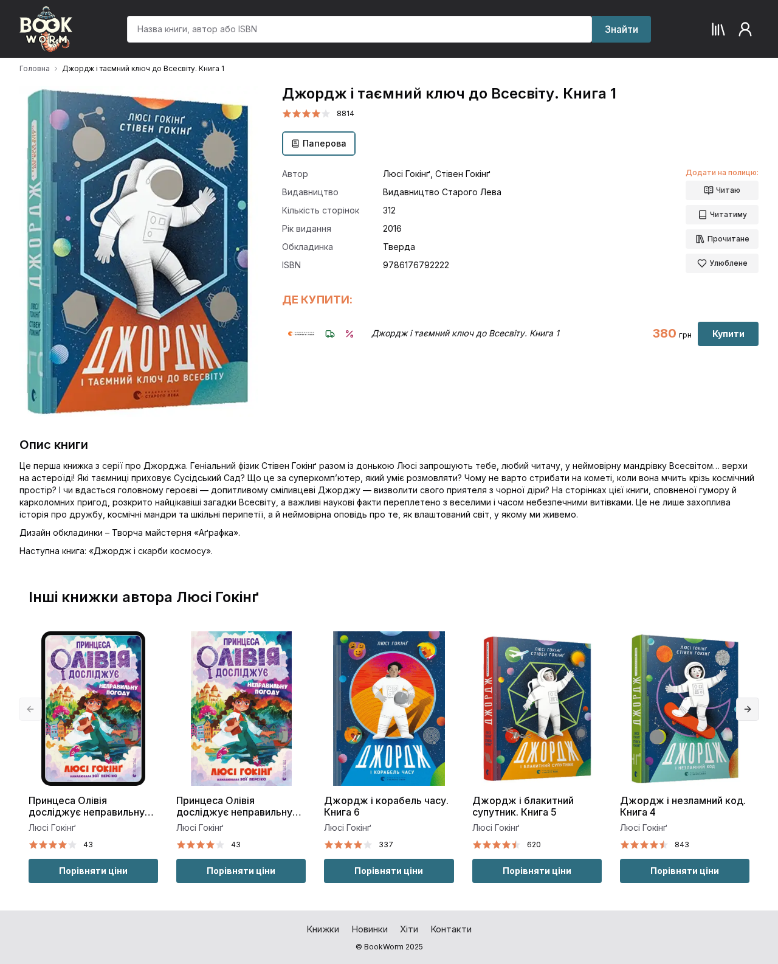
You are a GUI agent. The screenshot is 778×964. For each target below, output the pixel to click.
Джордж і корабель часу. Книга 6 (386, 806)
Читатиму (728, 214)
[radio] (287, 114)
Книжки (322, 929)
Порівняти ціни (93, 870)
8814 (345, 113)
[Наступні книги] (748, 709)
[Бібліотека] (718, 29)
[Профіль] (745, 29)
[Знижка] (349, 334)
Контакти (451, 929)
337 (386, 844)
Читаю (728, 190)
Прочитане (728, 238)
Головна (34, 68)
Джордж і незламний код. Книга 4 (683, 806)
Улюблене (728, 263)
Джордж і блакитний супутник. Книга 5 (523, 806)
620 (534, 844)
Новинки (369, 929)
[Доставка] (330, 334)
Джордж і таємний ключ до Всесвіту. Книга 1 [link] (143, 68)
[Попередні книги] (30, 709)
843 (682, 844)
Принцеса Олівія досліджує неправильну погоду (87, 807)
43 (88, 844)
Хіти (409, 929)
